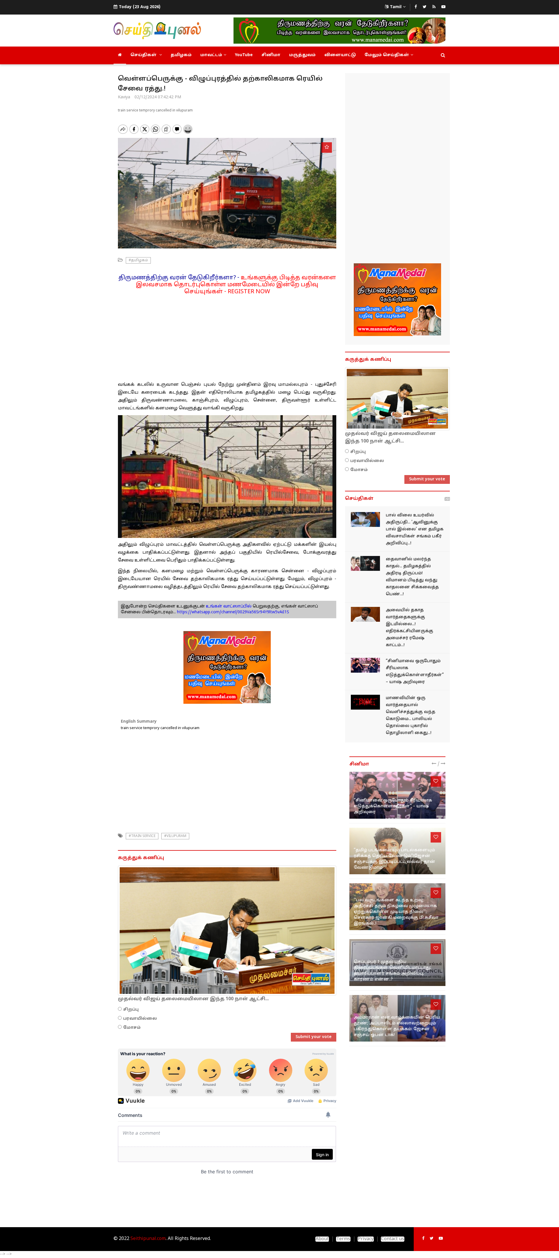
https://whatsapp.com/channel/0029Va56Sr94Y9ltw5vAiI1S (233, 612)
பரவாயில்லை (140, 1018)
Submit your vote (314, 1037)
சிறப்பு (131, 1009)
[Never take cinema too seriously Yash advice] (365, 665)
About (322, 1239)
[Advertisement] (227, 336)
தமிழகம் (181, 55)
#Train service (142, 836)
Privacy (366, 1239)
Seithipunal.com (148, 1239)
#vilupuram (175, 836)
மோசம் (132, 1027)
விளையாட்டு (340, 55)
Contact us (392, 1239)
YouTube (244, 55)
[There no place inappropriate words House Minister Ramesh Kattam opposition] (365, 614)
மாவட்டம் (211, 55)
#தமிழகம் (138, 260)
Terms (343, 1239)
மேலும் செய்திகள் (387, 55)
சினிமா (270, 55)
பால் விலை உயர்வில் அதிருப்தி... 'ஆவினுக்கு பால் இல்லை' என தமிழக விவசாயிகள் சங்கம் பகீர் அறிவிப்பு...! (414, 529)
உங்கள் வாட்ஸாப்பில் (228, 606)
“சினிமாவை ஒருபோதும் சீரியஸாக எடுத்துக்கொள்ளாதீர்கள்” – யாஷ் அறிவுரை (393, 806)
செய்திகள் (144, 55)
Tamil (395, 7)
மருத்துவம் (302, 55)
